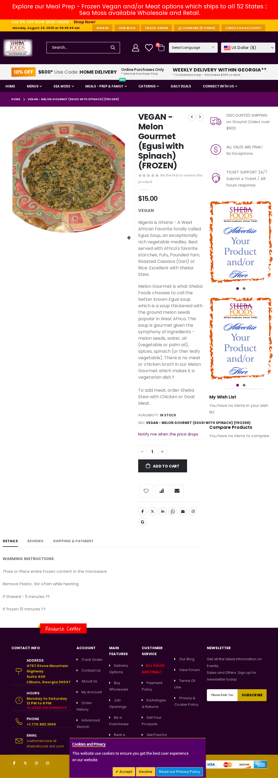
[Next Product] (200, 117)
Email (183, 511)
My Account (91, 692)
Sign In (102, 28)
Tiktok (142, 522)
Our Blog (127, 28)
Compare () (198, 28)
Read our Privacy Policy (179, 771)
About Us (89, 681)
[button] (248, 47)
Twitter (152, 511)
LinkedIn (162, 511)
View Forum (189, 669)
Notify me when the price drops (168, 434)
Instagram (193, 511)
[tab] (10, 541)
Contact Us (91, 670)
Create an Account (243, 28)
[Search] (113, 47)
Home (15, 99)
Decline (145, 771)
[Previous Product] (192, 117)
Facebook (142, 511)
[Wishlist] (149, 47)
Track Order (156, 28)
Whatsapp (172, 511)
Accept (125, 771)
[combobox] (83, 47)
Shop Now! (85, 22)
